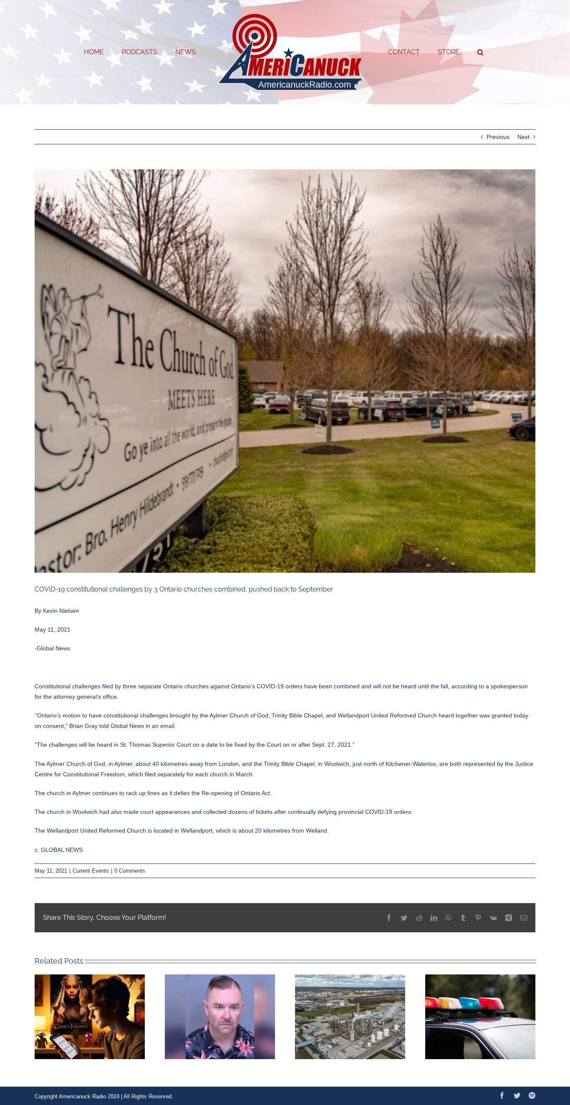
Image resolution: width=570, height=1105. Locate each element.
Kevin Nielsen (61, 610)
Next (523, 136)
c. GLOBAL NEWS (59, 849)
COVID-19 (270, 686)
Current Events (91, 871)
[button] (454, 52)
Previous (498, 136)
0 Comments (129, 871)
